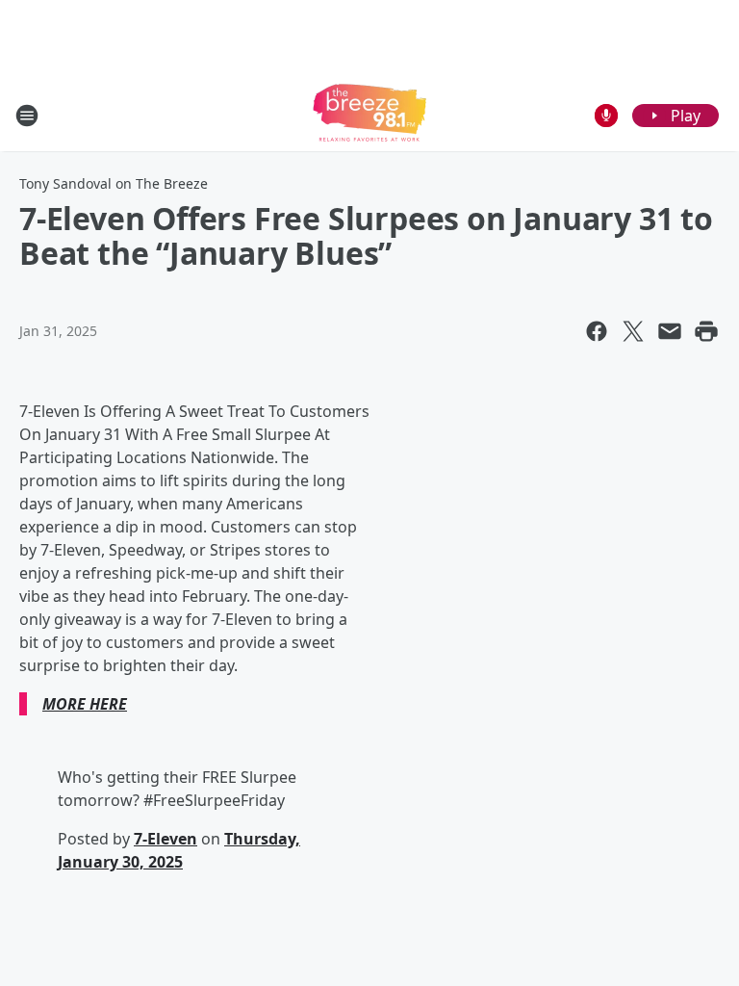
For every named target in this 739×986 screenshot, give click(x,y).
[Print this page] (706, 331)
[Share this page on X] (633, 331)
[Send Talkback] (606, 115)
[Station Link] (369, 115)
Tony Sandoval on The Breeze (113, 183)
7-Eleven (165, 838)
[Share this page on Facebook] (596, 331)
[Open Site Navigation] (26, 115)
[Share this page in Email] (669, 331)
